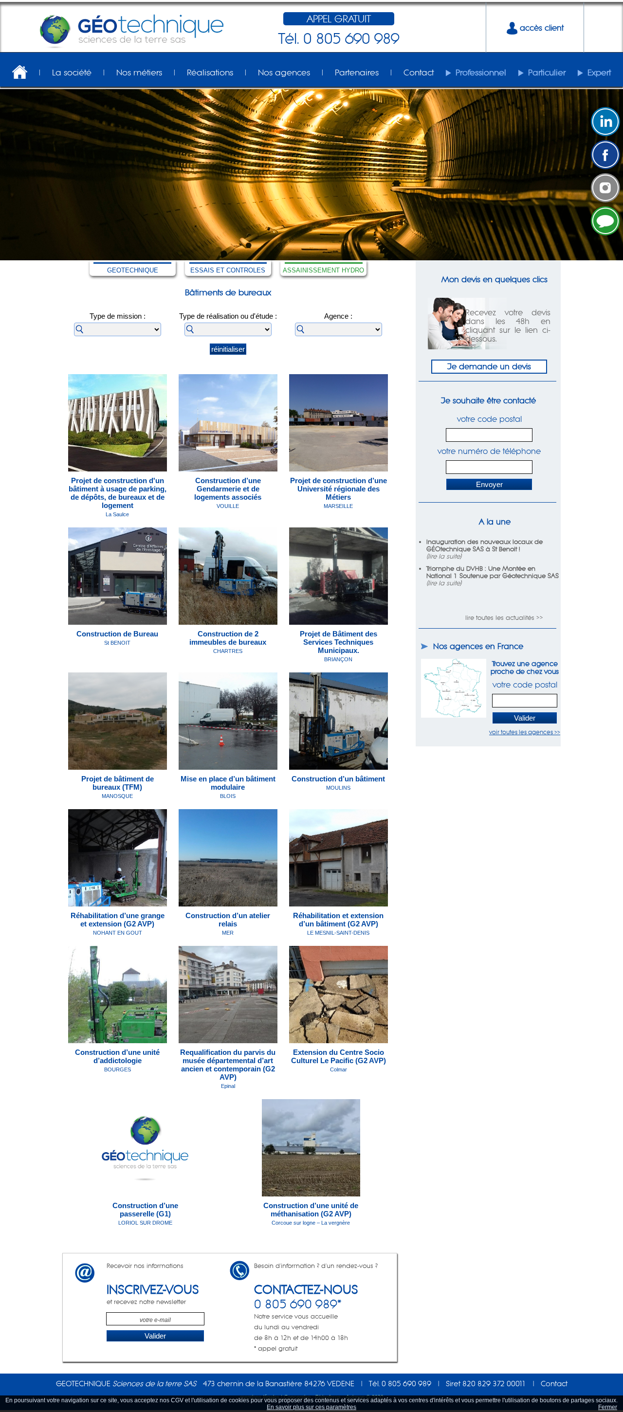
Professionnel (481, 72)
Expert (599, 72)
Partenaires (357, 72)
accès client (540, 27)
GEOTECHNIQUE (132, 270)
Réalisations (210, 72)
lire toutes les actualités (499, 617)
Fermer (607, 1407)
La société (72, 72)
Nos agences (284, 72)
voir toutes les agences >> (524, 732)
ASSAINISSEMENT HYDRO (323, 270)
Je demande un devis (489, 366)
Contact (418, 72)
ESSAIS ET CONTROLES (227, 270)
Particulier (547, 72)
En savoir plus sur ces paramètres (311, 1407)
